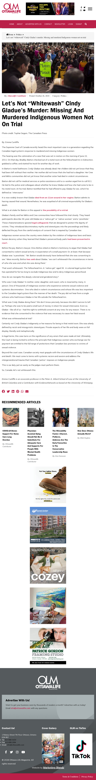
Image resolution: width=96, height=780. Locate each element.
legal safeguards (40, 222)
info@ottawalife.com (20, 708)
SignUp (79, 24)
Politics (19, 34)
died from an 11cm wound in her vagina (54, 197)
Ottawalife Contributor (17, 95)
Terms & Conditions (70, 776)
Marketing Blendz (53, 767)
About (19, 24)
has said (31, 259)
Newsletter (60, 24)
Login (70, 24)
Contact (48, 24)
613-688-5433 (10, 740)
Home (11, 24)
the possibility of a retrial (55, 210)
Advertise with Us (33, 24)
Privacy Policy (87, 776)
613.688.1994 (10, 742)
